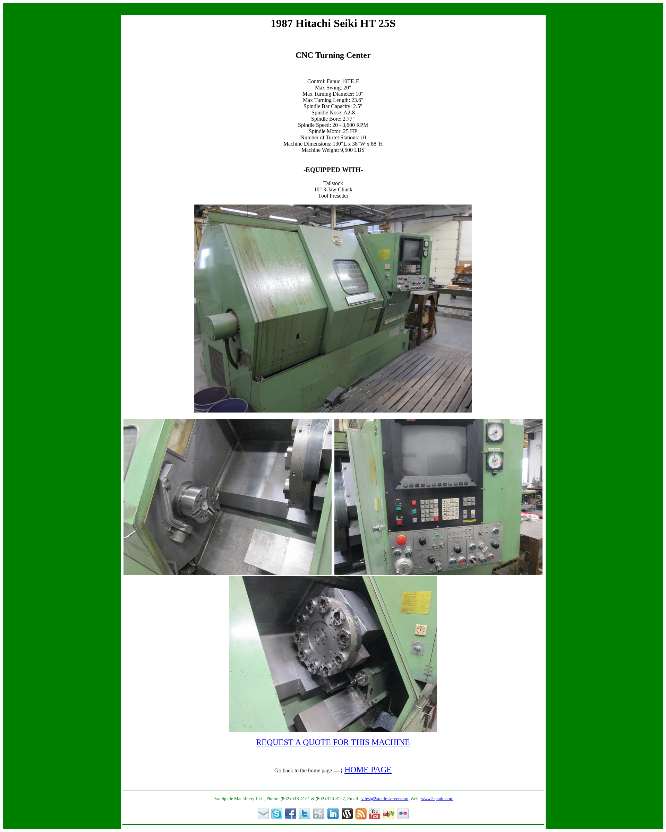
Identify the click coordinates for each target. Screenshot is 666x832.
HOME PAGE (368, 769)
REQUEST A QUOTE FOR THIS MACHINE (333, 742)
